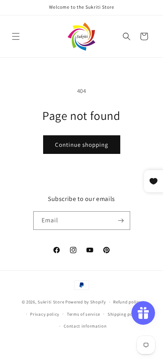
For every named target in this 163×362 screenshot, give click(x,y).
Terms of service (83, 314)
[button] (16, 36)
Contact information (85, 326)
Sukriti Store (51, 302)
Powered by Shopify (85, 302)
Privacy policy (44, 314)
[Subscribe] (121, 220)
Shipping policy (124, 314)
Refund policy (127, 302)
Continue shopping (81, 144)
